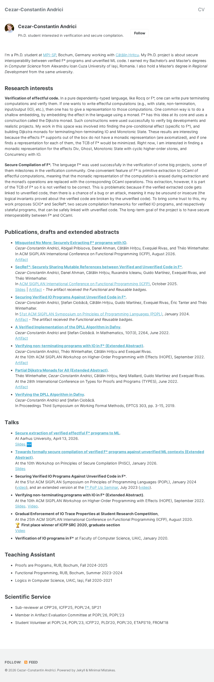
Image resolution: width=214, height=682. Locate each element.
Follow (139, 33)
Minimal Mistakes (102, 670)
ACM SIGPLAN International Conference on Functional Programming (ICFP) (84, 283)
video (21, 487)
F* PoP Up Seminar (101, 487)
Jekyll (80, 670)
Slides (20, 289)
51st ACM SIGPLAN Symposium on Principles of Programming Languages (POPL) (90, 314)
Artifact (21, 259)
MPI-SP (49, 55)
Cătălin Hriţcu (127, 55)
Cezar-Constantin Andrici (34, 9)
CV (201, 9)
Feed (33, 662)
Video (33, 506)
